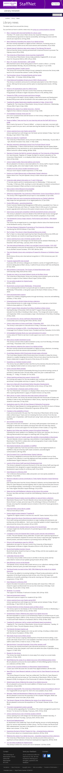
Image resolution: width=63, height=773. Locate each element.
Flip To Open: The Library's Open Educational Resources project (26, 232)
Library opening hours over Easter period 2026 (21, 131)
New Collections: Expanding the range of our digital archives (25, 41)
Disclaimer (6, 767)
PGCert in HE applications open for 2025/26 (20, 542)
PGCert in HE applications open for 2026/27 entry (22, 89)
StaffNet (27, 4)
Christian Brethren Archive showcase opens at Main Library (25, 607)
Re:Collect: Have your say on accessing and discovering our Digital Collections (30, 198)
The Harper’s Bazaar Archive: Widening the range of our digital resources (29, 700)
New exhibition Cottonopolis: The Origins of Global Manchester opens (28, 270)
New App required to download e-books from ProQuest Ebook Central (28, 144)
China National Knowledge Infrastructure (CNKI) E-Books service (27, 80)
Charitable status (8, 770)
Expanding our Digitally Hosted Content (19, 362)
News (18, 18)
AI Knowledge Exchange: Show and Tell (19, 114)
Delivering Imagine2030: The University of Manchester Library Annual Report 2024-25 (33, 193)
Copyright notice (26, 767)
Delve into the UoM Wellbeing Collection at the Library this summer (27, 491)
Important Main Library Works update (18, 509)
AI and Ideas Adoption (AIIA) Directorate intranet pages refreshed (27, 353)
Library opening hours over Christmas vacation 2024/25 (24, 714)
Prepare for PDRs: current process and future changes (23, 95)
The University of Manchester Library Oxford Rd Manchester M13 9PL (9, 758)
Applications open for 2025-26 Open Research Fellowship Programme (28, 404)
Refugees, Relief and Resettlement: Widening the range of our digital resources (31, 693)
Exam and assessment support (16, 294)
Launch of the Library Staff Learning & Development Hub (24, 463)
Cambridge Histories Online (15, 556)
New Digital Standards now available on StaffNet (22, 446)
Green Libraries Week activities (16, 369)
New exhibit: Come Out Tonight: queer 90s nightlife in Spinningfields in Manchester (32, 437)
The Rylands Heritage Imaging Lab (17, 629)
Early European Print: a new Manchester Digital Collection (24, 454)
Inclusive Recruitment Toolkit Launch (18, 68)
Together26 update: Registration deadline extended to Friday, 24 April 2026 (30, 102)
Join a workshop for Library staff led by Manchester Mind (24, 319)
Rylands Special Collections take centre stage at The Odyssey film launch (29, 48)
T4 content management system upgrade (19, 707)
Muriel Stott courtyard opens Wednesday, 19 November (24, 286)
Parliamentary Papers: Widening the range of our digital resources (27, 613)
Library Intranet (12, 10)
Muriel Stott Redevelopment (15, 720)
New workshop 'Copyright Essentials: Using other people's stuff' (26, 644)
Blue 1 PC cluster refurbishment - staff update (21, 62)
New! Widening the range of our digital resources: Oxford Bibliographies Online (31, 660)
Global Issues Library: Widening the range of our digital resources (27, 682)
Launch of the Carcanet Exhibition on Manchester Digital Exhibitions (28, 667)
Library (13, 18)
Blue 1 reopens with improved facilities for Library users (24, 33)
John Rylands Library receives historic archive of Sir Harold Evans (27, 527)
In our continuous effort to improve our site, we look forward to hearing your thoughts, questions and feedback (31, 758)
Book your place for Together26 (17, 138)
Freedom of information (50, 767)
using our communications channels (44, 29)
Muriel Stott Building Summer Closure (18, 549)
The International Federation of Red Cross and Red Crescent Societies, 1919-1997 (32, 245)
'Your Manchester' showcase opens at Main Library (22, 389)
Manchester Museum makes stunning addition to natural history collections (30, 498)
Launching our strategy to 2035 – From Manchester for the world (27, 328)
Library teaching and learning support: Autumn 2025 (23, 377)
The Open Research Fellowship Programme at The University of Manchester (30, 227)
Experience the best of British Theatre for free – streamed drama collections (30, 731)
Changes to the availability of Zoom (18, 411)
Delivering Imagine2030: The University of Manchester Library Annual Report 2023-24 (33, 689)
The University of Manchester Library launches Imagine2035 (25, 55)
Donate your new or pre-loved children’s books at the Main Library (27, 274)
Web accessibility (37, 767)
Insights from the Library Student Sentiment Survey (23, 169)
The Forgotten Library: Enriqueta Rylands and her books (24, 75)
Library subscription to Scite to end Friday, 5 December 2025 (25, 323)
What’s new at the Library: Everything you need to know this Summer (28, 518)
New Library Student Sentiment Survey (19, 340)
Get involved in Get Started (15, 422)
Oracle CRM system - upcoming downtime (19, 203)
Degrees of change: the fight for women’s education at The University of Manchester (33, 153)
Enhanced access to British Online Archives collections (23, 301)
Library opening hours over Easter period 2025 (21, 600)
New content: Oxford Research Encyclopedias (20, 189)
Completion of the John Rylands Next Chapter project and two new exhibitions (31, 534)
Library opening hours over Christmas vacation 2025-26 (24, 239)
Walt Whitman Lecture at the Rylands (18, 562)
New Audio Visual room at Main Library (19, 636)
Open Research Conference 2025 (17, 472)
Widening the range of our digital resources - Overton (23, 109)
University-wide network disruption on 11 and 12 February (25, 180)
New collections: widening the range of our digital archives (25, 346)
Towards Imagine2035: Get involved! (18, 261)
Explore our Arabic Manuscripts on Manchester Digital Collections (27, 173)
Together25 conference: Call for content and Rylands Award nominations (29, 622)
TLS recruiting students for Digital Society (19, 281)
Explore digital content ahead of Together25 (20, 513)
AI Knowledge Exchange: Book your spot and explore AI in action (26, 333)
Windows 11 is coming (13, 590)
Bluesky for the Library (14, 653)
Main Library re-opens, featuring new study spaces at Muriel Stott (27, 395)
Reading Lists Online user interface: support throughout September (28, 430)
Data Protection (15, 767)
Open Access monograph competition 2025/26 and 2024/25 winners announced (31, 212)
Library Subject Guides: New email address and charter (23, 162)
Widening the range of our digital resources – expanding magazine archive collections (33, 736)
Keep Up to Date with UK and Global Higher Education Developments (28, 384)
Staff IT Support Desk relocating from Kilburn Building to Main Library (28, 308)
